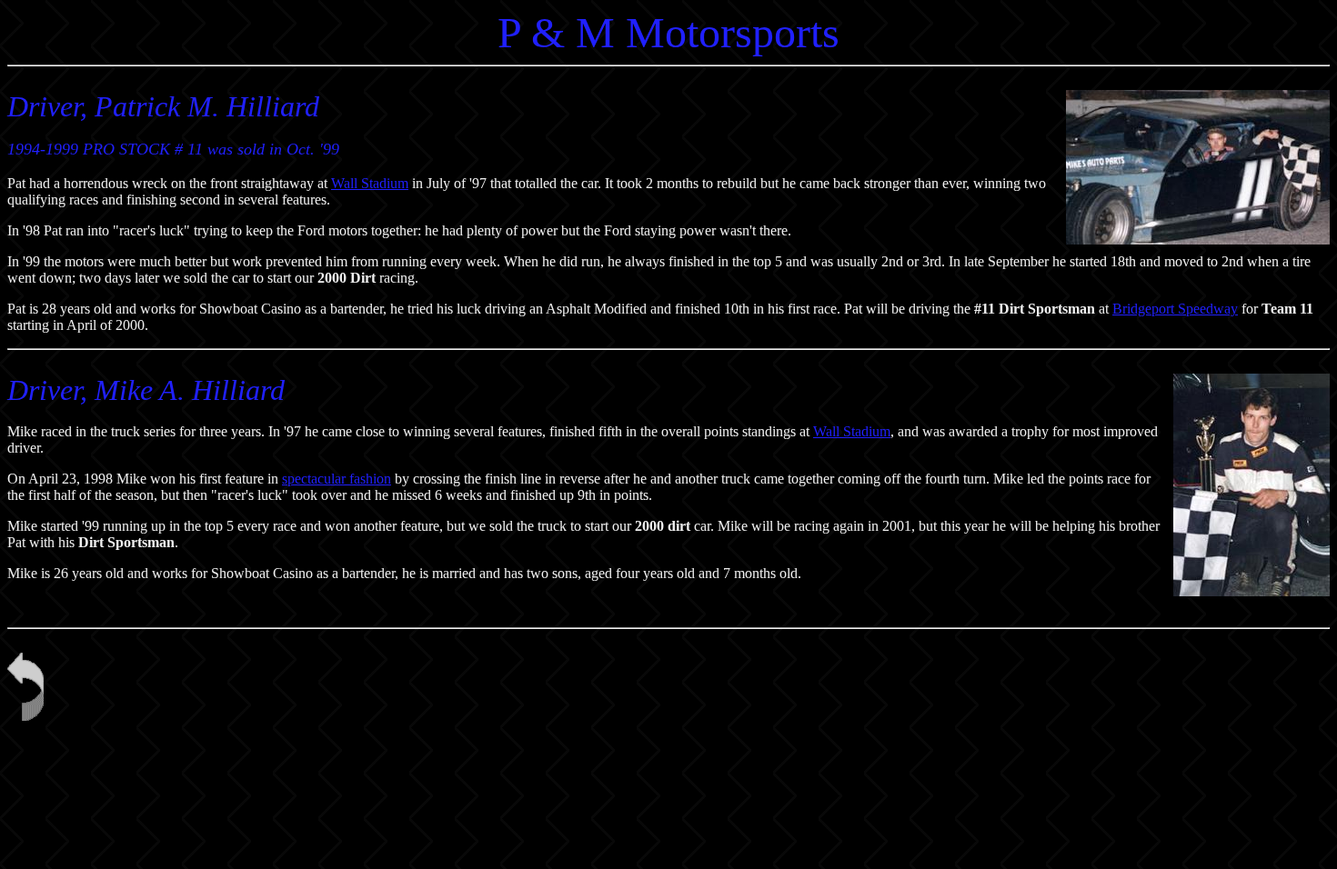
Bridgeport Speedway (1175, 308)
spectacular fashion (336, 478)
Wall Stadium (369, 183)
